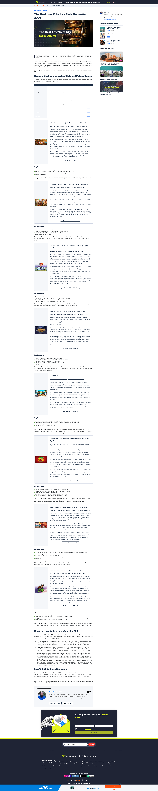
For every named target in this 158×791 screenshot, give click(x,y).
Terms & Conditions (88, 729)
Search (92, 744)
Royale (89, 116)
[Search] (121, 2)
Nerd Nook (90, 2)
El (87, 116)
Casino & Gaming (38, 10)
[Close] (120, 784)
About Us (40, 750)
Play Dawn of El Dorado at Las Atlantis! (70, 220)
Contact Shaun (68, 703)
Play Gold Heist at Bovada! (70, 160)
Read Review (113, 789)
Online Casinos (53, 2)
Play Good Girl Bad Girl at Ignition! (70, 542)
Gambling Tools (96, 2)
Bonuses (71, 2)
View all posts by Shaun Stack (110, 19)
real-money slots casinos (65, 646)
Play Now (112, 786)
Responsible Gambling (116, 750)
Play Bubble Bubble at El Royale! (70, 605)
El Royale (88, 100)
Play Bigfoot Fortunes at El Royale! (70, 348)
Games (79, 2)
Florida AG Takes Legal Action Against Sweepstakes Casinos (115, 34)
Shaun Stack (53, 692)
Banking (76, 2)
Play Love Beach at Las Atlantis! (70, 411)
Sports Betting (61, 2)
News (108, 30)
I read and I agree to (84, 729)
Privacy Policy (64, 750)
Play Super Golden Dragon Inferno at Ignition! (70, 480)
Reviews (67, 2)
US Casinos (84, 2)
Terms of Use (77, 750)
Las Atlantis (89, 104)
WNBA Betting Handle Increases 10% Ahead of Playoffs (114, 41)
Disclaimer (90, 750)
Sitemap (103, 750)
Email (96, 724)
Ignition (88, 108)
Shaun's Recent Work (55, 703)
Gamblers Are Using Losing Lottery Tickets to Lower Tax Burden (114, 28)
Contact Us (52, 750)
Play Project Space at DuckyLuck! (70, 287)
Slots (45, 10)
